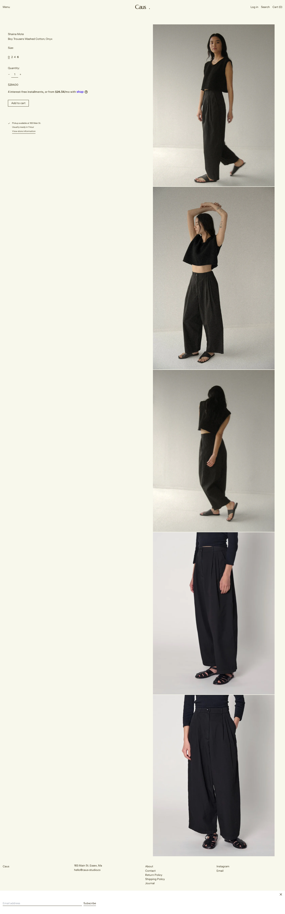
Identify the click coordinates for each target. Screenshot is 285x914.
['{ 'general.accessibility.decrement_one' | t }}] (9, 74)
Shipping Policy (155, 879)
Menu (6, 7)
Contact (150, 870)
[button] (265, 7)
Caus (6, 866)
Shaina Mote (16, 34)
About (149, 866)
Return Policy (153, 874)
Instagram (223, 866)
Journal (150, 883)
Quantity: (14, 68)
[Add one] (20, 74)
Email (220, 870)
